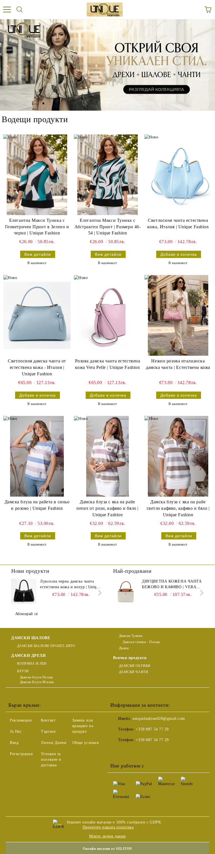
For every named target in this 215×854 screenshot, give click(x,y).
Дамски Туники (130, 636)
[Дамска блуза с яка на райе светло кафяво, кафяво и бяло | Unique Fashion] (178, 456)
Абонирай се (26, 614)
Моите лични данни (107, 836)
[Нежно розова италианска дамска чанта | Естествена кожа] (178, 315)
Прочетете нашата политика (108, 827)
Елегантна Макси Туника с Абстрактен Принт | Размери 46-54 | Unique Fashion (107, 227)
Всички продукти (129, 658)
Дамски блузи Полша (36, 677)
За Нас (16, 731)
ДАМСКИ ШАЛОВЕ (30, 638)
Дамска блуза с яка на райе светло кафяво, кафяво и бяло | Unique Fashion (178, 508)
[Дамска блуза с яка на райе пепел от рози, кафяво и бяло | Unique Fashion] (107, 456)
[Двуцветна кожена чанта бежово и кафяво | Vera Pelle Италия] (125, 591)
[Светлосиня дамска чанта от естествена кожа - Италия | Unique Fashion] (37, 315)
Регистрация (21, 754)
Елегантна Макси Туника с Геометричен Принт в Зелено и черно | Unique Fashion (37, 227)
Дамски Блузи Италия (37, 682)
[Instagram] (142, 751)
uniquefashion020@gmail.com (158, 718)
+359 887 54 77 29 (152, 729)
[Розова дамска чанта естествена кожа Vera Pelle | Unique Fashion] (107, 315)
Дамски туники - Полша (141, 642)
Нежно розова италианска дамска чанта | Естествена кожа (178, 364)
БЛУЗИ (23, 671)
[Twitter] (129, 751)
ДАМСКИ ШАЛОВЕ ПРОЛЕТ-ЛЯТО (46, 646)
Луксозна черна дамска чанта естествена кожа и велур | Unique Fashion (70, 584)
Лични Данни (53, 743)
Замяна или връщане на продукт (83, 726)
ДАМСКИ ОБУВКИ (135, 666)
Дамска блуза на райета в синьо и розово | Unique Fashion (37, 505)
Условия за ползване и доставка (51, 759)
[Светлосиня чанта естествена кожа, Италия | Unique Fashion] (178, 174)
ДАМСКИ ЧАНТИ (133, 672)
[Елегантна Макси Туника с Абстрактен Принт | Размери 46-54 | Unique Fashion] (107, 174)
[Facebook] (117, 751)
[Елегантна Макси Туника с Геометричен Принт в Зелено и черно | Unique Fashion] (37, 174)
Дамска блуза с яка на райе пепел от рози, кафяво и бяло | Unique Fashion (107, 508)
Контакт (48, 720)
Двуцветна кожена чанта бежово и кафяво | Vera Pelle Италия (172, 584)
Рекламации (21, 720)
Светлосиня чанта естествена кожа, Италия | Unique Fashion (178, 223)
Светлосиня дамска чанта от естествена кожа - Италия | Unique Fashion (37, 367)
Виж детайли (37, 254)
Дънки (123, 648)
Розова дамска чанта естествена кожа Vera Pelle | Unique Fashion (107, 364)
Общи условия (85, 743)
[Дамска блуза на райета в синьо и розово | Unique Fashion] (37, 456)
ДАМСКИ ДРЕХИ (28, 655)
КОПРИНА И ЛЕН (32, 663)
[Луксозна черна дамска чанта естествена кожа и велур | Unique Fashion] (23, 591)
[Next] (99, 592)
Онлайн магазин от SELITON (107, 849)
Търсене (48, 731)
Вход (14, 743)
